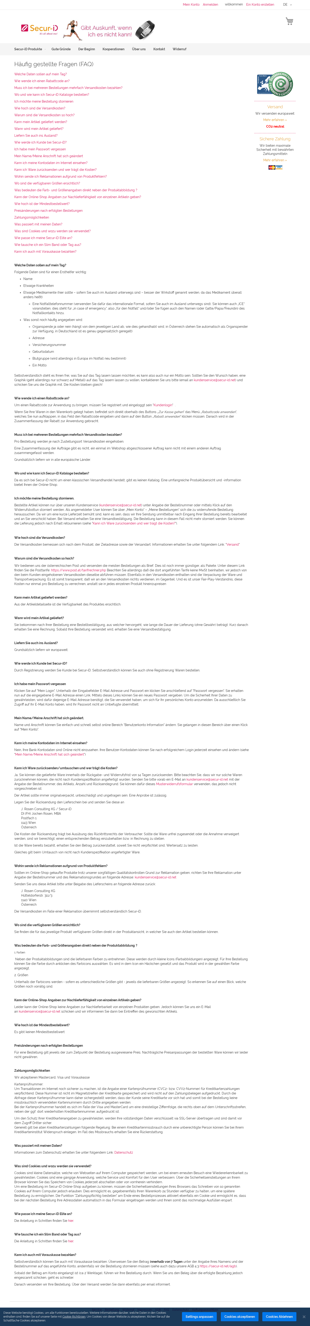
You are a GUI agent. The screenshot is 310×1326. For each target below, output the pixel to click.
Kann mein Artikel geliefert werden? (40, 122)
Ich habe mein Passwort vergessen (40, 149)
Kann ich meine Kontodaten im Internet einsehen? (51, 163)
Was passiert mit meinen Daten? (38, 224)
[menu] (155, 49)
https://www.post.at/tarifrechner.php (78, 570)
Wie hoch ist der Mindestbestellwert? (42, 204)
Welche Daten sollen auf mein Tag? (40, 74)
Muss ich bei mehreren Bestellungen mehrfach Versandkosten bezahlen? (68, 88)
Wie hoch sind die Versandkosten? (39, 108)
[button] (288, 4)
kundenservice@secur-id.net (214, 380)
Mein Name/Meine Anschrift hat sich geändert (48, 156)
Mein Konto (191, 4)
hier (70, 1221)
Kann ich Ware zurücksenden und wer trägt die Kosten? (55, 169)
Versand (232, 544)
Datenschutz (123, 1152)
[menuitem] (29, 49)
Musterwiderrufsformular (174, 784)
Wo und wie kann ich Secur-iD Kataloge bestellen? (51, 94)
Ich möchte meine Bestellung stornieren (43, 101)
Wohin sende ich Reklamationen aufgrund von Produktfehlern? (60, 176)
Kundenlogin (163, 405)
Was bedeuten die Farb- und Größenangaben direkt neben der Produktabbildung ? (75, 190)
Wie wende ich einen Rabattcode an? (42, 81)
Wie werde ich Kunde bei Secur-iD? (40, 142)
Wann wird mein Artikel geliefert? (39, 129)
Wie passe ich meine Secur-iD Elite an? (43, 238)
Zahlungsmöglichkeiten (31, 217)
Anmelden (210, 4)
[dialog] (155, 1317)
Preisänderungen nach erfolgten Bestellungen (48, 210)
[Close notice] (304, 1317)
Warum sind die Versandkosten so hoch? (44, 115)
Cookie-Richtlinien (74, 1316)
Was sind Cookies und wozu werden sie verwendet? (52, 231)
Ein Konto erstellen (260, 4)
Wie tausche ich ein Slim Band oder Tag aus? (47, 245)
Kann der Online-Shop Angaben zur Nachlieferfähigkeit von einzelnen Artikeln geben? (77, 197)
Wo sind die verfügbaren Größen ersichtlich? (47, 183)
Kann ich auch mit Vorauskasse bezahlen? (45, 251)
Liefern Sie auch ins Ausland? (36, 135)
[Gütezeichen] (275, 84)
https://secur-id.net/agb (218, 1266)
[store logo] (84, 30)
